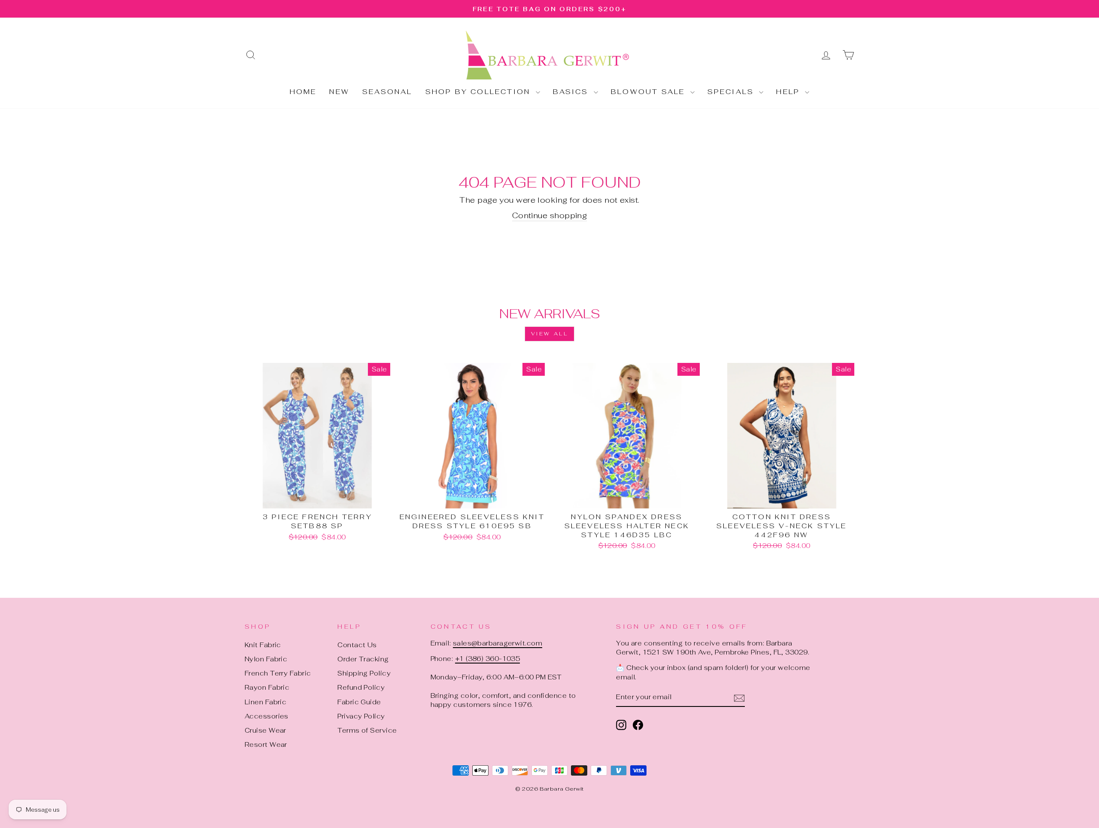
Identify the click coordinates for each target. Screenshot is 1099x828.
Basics (572, 91)
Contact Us (357, 645)
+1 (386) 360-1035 (487, 658)
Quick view (317, 498)
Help (789, 91)
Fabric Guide (359, 702)
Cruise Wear (265, 730)
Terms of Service (367, 730)
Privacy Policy (361, 716)
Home (303, 91)
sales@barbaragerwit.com (497, 643)
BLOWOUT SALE (649, 91)
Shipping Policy (364, 673)
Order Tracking (363, 659)
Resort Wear (266, 744)
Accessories (266, 716)
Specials (732, 91)
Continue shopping (549, 215)
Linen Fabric (265, 702)
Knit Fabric (263, 645)
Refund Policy (361, 687)
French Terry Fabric (278, 673)
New (339, 91)
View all (549, 333)
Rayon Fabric (267, 687)
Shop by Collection (479, 91)
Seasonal (387, 91)
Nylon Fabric (266, 659)
